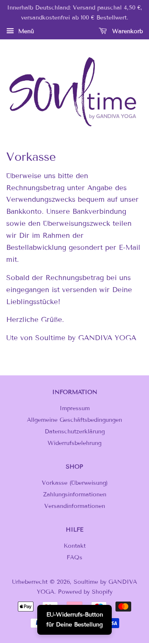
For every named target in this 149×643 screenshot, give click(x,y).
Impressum (75, 408)
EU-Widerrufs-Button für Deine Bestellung (74, 619)
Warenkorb (126, 31)
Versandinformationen (74, 506)
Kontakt (75, 545)
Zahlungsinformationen (74, 494)
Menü (25, 31)
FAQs (74, 557)
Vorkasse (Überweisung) (75, 482)
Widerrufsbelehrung (74, 443)
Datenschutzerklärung (75, 431)
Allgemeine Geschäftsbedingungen (74, 419)
